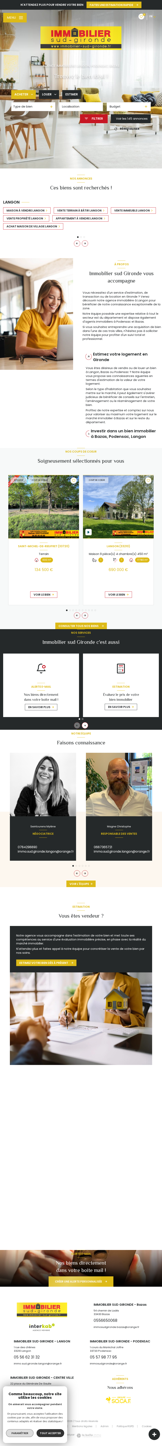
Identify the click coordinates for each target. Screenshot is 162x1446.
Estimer (71, 94)
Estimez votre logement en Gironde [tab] (120, 356)
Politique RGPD (125, 1426)
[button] (85, 243)
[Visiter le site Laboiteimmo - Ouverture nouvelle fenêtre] (88, 1435)
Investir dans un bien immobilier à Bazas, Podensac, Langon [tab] (123, 433)
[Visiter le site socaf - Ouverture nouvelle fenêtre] (118, 1400)
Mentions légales (82, 1426)
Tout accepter (50, 1433)
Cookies (147, 1426)
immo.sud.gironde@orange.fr (116, 1191)
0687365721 (103, 847)
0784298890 (27, 847)
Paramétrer (19, 1433)
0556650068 (28, 1187)
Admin (105, 1426)
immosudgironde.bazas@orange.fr (44, 1191)
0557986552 (103, 1187)
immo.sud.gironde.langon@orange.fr (46, 851)
